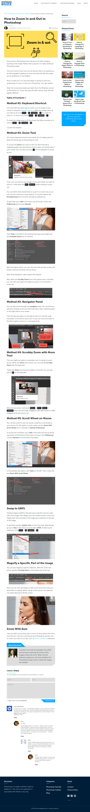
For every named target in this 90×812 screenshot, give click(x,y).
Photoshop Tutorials (48, 3)
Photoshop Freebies (67, 3)
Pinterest (75, 796)
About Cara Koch (15, 645)
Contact (70, 787)
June (22, 721)
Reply (15, 717)
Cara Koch (13, 28)
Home (36, 3)
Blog (79, 3)
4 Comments (54, 28)
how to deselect (40, 638)
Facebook (68, 796)
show (26, 97)
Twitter (72, 796)
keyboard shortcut (27, 110)
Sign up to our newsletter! (17, 701)
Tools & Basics (25, 13)
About (86, 3)
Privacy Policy (72, 790)
